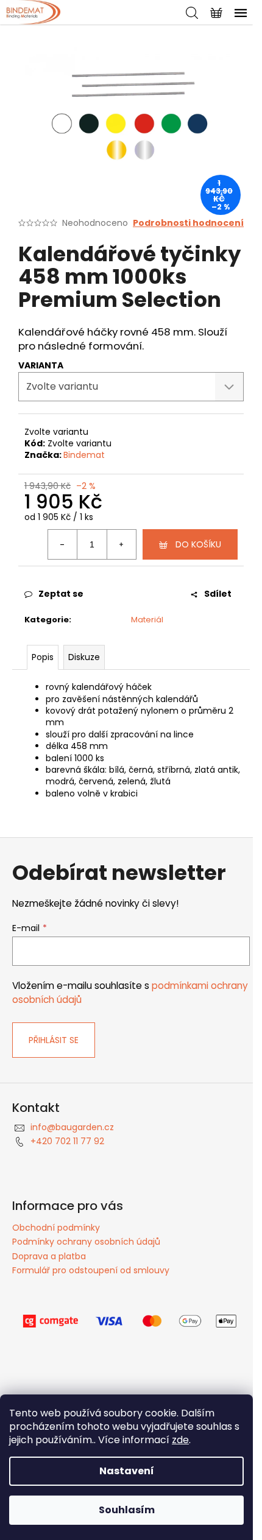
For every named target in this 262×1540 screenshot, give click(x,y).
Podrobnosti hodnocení (188, 223)
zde (180, 1440)
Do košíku (198, 544)
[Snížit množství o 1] (62, 544)
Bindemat (84, 455)
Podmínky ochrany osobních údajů (86, 1242)
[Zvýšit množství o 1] (121, 544)
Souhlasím (127, 1510)
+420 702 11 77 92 (67, 1141)
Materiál (147, 619)
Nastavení (126, 1471)
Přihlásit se (54, 1040)
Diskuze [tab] (84, 657)
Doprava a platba (49, 1256)
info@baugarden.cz (72, 1127)
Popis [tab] (43, 657)
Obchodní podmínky (56, 1228)
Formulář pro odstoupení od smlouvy (90, 1270)
